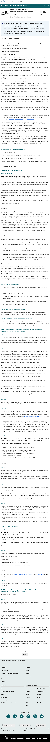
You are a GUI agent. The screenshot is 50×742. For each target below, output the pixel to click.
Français (39, 702)
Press (2, 694)
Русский (28, 697)
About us (3, 688)
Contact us (3, 667)
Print (25, 654)
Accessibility (4, 700)
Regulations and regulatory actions (9, 702)
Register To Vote (8, 725)
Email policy (4, 697)
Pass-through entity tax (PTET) (16, 119)
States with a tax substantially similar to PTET (34, 416)
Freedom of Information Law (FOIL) (9, 673)
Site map (28, 667)
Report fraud (4, 678)
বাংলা (27, 702)
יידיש (27, 700)
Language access (30, 688)
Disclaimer (28, 676)
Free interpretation (41, 688)
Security (28, 673)
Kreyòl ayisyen (40, 691)
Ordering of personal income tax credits (23, 574)
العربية (38, 697)
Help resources (4, 670)
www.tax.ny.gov (39, 78)
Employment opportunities (7, 691)
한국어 (27, 705)
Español (28, 691)
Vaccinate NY (25, 725)
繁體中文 (28, 694)
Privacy (28, 670)
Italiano (39, 694)
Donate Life (41, 725)
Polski (38, 700)
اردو (38, 705)
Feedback (3, 681)
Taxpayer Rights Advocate (7, 676)
